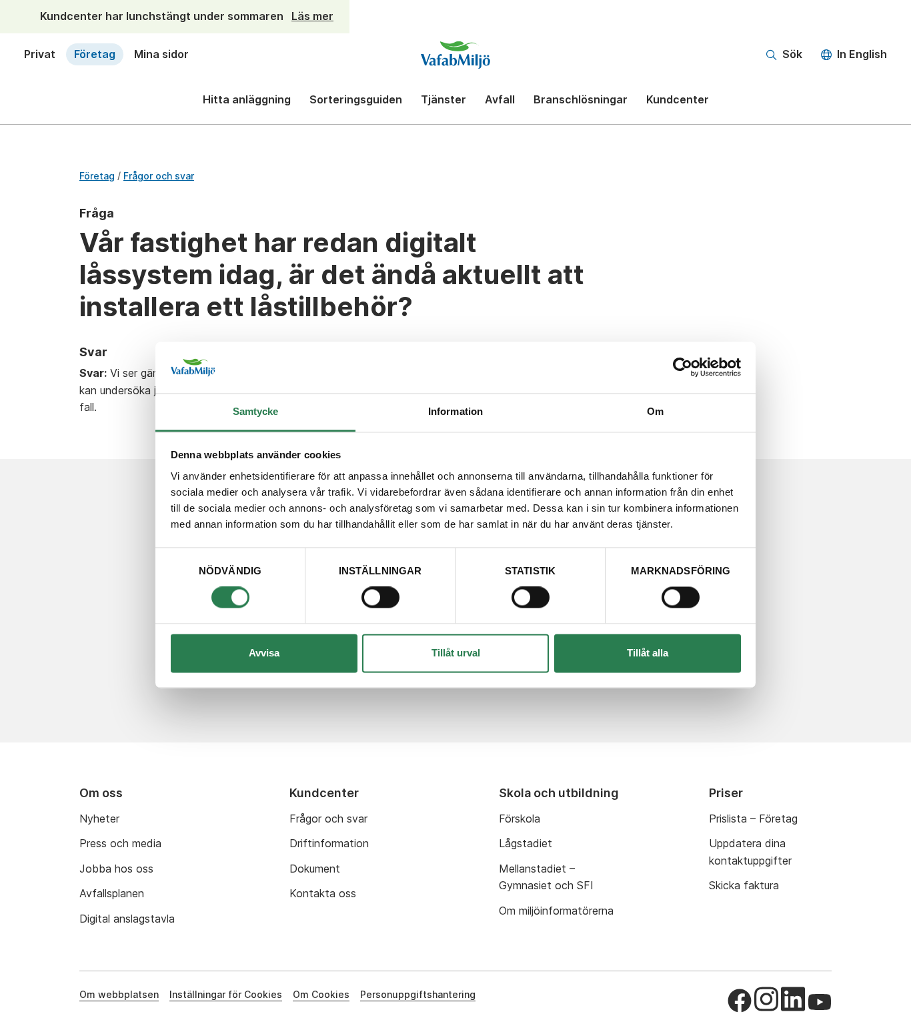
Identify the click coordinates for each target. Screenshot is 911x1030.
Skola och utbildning (559, 793)
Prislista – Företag (753, 818)
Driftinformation (329, 843)
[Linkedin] (793, 999)
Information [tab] (455, 411)
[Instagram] (766, 999)
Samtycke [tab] (256, 411)
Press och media (120, 843)
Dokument (314, 868)
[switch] (380, 597)
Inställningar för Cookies (225, 994)
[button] (784, 54)
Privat (39, 54)
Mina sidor (161, 54)
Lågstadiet (525, 843)
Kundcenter (677, 99)
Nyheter (99, 818)
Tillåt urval (455, 652)
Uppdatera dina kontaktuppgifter (750, 852)
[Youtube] (820, 1002)
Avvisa (264, 652)
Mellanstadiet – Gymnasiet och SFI (546, 877)
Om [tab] (655, 411)
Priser (726, 793)
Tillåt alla (647, 652)
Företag (94, 54)
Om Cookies (321, 994)
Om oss (101, 793)
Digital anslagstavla (127, 918)
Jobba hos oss (116, 868)
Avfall (500, 99)
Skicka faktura (744, 885)
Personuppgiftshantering (418, 994)
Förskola (519, 818)
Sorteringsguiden (355, 99)
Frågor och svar (158, 175)
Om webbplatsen (119, 994)
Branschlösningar (581, 99)
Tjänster (443, 99)
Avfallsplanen (111, 893)
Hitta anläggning (247, 99)
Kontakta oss (322, 893)
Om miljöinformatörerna (556, 910)
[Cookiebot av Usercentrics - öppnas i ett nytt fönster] (682, 368)
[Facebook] (740, 1001)
